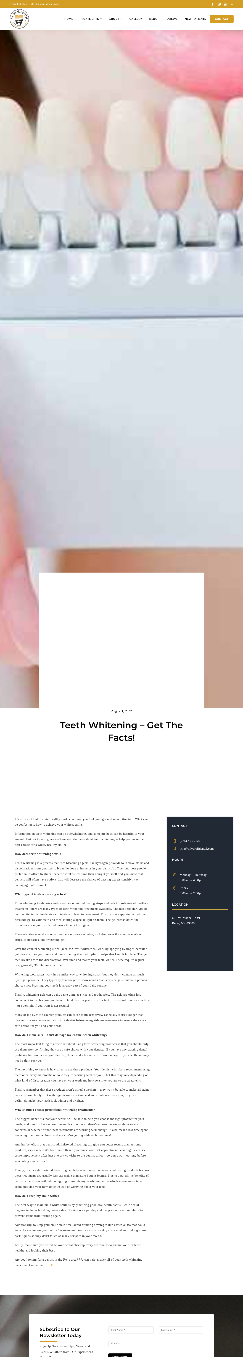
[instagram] (219, 4)
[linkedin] (225, 4)
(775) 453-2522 (18, 3)
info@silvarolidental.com (44, 3)
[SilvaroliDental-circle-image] (19, 10)
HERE (48, 1265)
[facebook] (212, 4)
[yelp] (232, 4)
